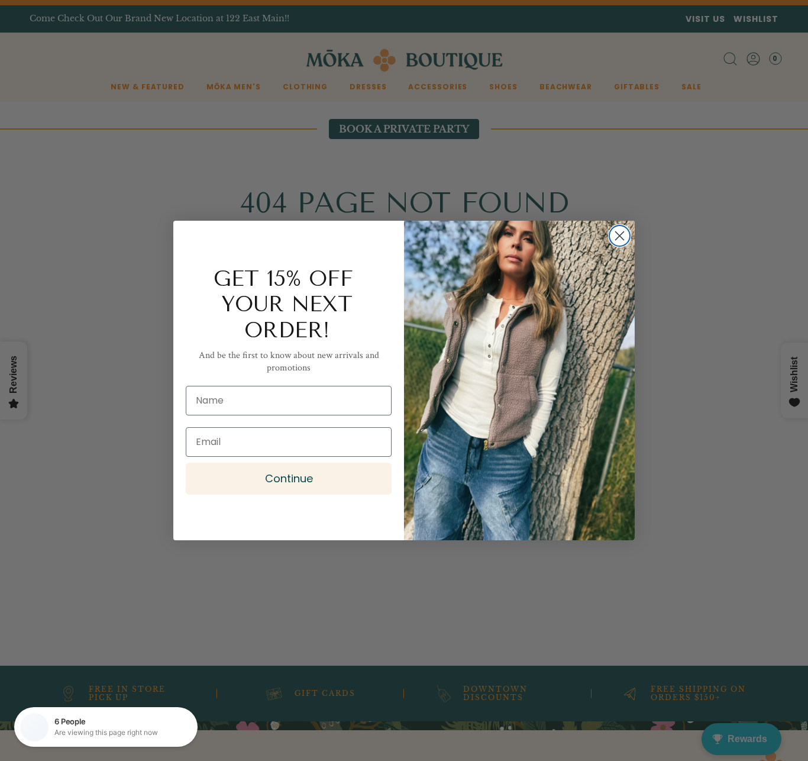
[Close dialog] (619, 235)
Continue (289, 478)
